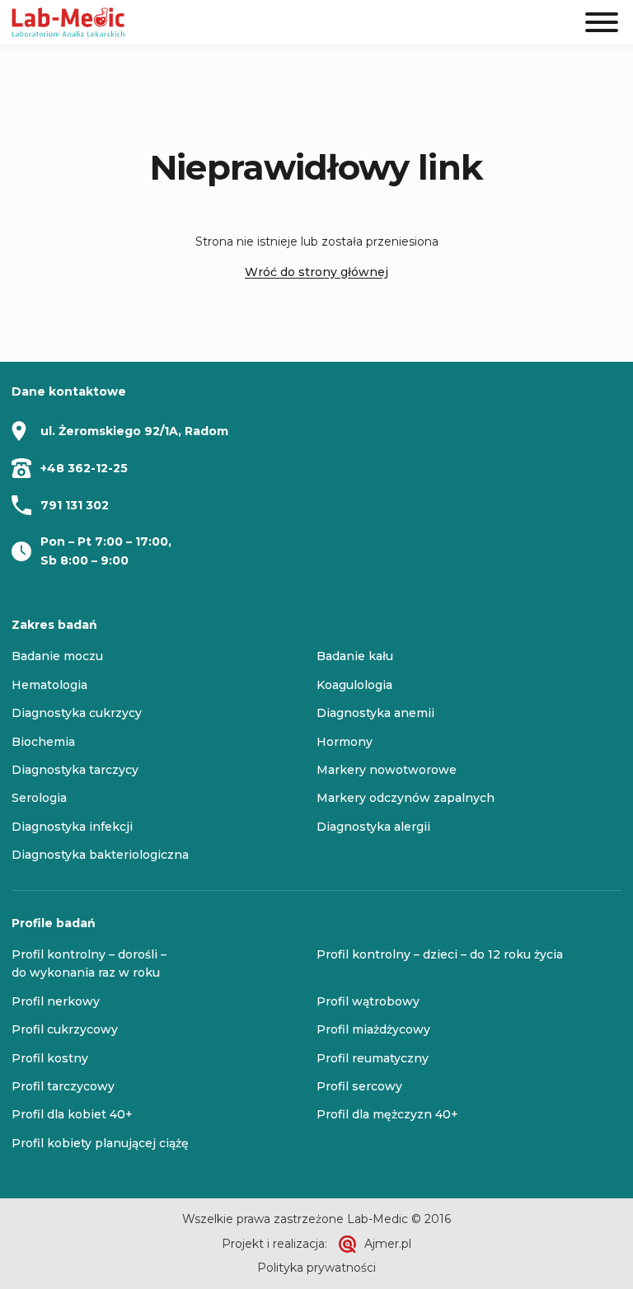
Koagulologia (354, 684)
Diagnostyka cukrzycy (77, 712)
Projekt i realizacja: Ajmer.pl (316, 1243)
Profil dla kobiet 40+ (72, 1114)
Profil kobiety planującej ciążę (100, 1143)
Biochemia (43, 741)
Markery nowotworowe (386, 769)
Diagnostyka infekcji (72, 826)
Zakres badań (54, 624)
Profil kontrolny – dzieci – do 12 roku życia (439, 954)
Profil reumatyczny (372, 1058)
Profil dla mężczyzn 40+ (387, 1114)
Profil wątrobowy (368, 1001)
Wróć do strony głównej (316, 272)
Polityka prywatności (316, 1267)
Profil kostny (50, 1058)
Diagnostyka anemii (375, 712)
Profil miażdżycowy (373, 1029)
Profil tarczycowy (63, 1086)
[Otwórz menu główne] (601, 22)
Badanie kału (354, 656)
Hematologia (49, 684)
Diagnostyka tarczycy (75, 769)
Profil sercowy (359, 1086)
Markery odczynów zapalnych (405, 797)
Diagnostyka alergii (373, 826)
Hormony (344, 741)
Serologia (39, 797)
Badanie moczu (57, 656)
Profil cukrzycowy (65, 1029)
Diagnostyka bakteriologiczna (100, 854)
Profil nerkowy (56, 1001)
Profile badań (54, 923)
